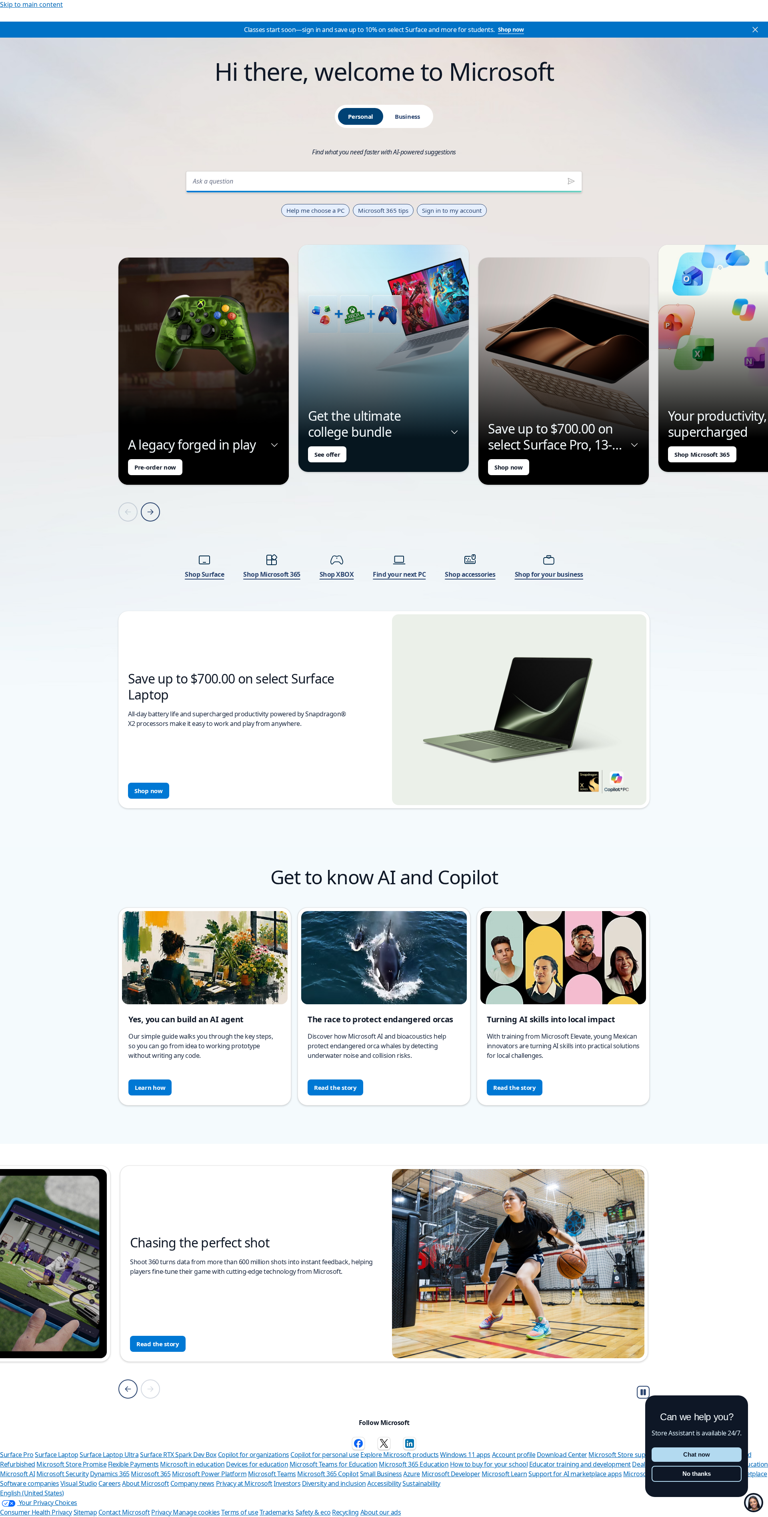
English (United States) (32, 1493)
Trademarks (277, 1512)
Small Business (381, 1473)
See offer (327, 454)
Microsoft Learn (504, 1473)
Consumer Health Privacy (36, 1512)
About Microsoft (145, 1483)
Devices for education (257, 1464)
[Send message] (571, 181)
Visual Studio (78, 1483)
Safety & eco (313, 1512)
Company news (192, 1483)
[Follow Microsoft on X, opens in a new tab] (384, 1443)
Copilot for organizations (253, 1454)
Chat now (696, 1454)
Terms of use (239, 1512)
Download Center (562, 1454)
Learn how (150, 1087)
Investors (287, 1483)
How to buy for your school (489, 1464)
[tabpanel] (384, 487)
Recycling (345, 1512)
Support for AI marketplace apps (575, 1473)
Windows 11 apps (465, 1454)
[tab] (360, 116)
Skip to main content (31, 4)
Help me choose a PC (315, 210)
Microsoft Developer (451, 1473)
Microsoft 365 (150, 1473)
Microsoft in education (192, 1464)
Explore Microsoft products (399, 1454)
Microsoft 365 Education (413, 1464)
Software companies (29, 1483)
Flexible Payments (133, 1464)
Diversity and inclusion (334, 1483)
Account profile (514, 1454)
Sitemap (85, 1512)
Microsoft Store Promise (71, 1464)
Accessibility (384, 1483)
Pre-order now (155, 467)
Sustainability (421, 1483)
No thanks (696, 1473)
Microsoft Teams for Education (334, 1464)
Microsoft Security (62, 1473)
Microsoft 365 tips (383, 210)
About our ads (380, 1512)
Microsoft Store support (623, 1454)
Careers (109, 1483)
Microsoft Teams (272, 1473)
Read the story (335, 1087)
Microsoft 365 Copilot (327, 1473)
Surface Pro (17, 1454)
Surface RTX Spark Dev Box (178, 1454)
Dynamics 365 (110, 1473)
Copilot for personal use (324, 1454)
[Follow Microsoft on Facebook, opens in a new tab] (358, 1443)
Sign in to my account (452, 210)
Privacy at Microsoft (244, 1483)
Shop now (511, 29)
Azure (411, 1473)
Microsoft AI (17, 1473)
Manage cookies (196, 1512)
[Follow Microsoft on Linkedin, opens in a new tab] (409, 1443)
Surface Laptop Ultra (109, 1454)
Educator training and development (580, 1464)
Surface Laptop (56, 1454)
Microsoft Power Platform (209, 1473)
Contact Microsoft (124, 1512)
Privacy (162, 1512)
